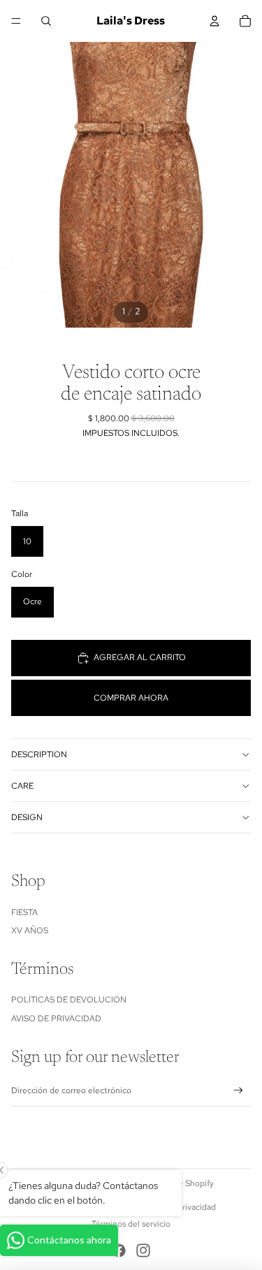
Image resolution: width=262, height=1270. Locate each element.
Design (27, 817)
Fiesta (24, 912)
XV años (29, 930)
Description (39, 754)
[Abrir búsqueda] (46, 21)
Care (22, 785)
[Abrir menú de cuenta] (214, 21)
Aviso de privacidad (56, 1018)
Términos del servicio (131, 1223)
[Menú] (16, 21)
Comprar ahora (131, 697)
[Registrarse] (238, 1091)
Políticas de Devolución (68, 999)
